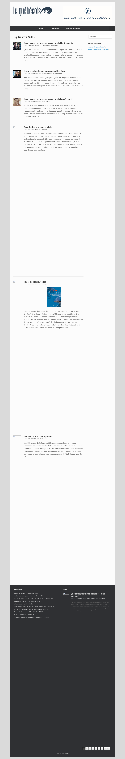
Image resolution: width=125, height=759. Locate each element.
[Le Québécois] (32, 11)
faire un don (55, 28)
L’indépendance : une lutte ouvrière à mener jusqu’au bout (30, 606)
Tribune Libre (43, 439)
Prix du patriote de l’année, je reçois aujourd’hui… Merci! (45, 70)
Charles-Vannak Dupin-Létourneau (95, 598)
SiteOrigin (65, 753)
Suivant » (107, 748)
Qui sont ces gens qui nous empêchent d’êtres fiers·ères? (88, 595)
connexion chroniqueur (73, 28)
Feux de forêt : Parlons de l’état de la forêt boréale (28, 609)
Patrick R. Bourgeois (47, 73)
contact (41, 28)
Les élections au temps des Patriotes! (24, 596)
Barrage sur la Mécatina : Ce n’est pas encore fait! (28, 617)
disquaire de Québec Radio (96, 47)
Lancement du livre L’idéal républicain (38, 436)
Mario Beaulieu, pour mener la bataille (38, 126)
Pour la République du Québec (35, 281)
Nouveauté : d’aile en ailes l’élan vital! (24, 612)
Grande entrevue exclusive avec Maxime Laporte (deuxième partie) (48, 43)
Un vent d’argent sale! (20, 614)
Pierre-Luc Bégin (43, 45)
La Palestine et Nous (20, 604)
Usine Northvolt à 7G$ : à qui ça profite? (25, 601)
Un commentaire (53, 45)
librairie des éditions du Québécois (98, 50)
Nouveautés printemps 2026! (22, 593)
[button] (112, 28)
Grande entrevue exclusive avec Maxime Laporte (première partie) (48, 98)
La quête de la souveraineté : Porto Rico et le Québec (29, 599)
